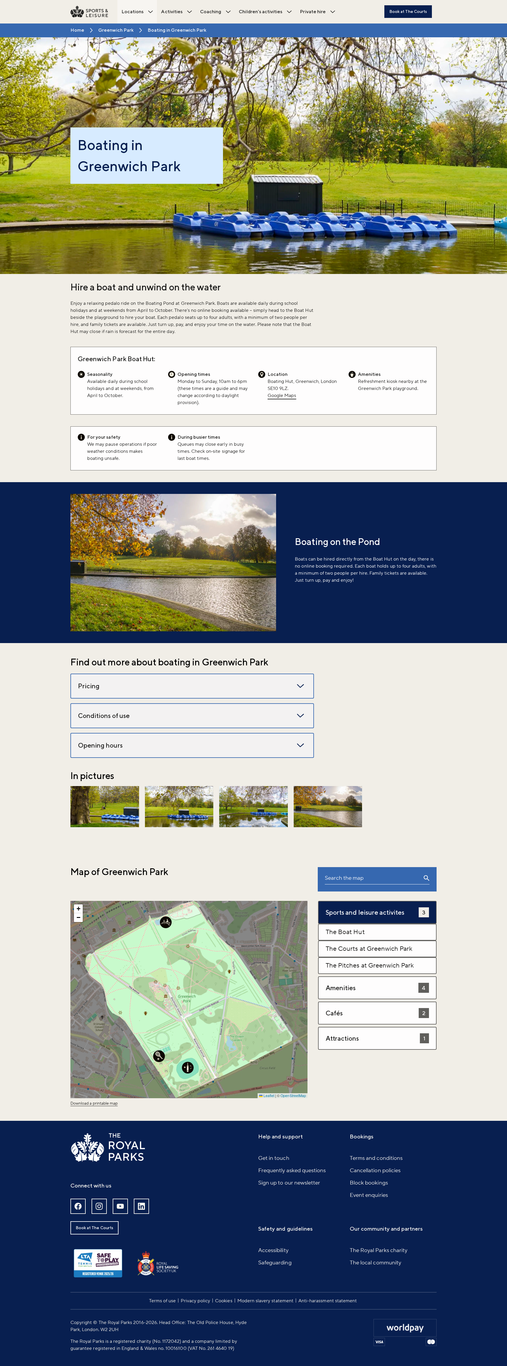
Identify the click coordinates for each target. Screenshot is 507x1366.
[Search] (427, 879)
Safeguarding (275, 1262)
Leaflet (268, 1095)
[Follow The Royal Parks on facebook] (78, 1206)
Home (77, 30)
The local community (375, 1262)
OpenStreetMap (293, 1095)
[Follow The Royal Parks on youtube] (120, 1206)
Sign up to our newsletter (289, 1182)
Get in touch (273, 1158)
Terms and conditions (376, 1158)
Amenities (375, 988)
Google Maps (282, 395)
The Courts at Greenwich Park (369, 949)
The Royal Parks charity (378, 1250)
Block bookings (369, 1182)
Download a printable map (94, 1103)
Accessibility (273, 1250)
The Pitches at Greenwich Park (370, 965)
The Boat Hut (345, 932)
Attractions (375, 1038)
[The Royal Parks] (108, 1148)
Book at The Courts (408, 11)
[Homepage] (89, 11)
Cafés (375, 1013)
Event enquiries (369, 1195)
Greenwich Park (115, 30)
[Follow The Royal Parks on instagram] (99, 1206)
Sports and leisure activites (375, 912)
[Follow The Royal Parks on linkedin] (141, 1206)
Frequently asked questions (292, 1170)
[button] (104, 806)
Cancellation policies (375, 1170)
